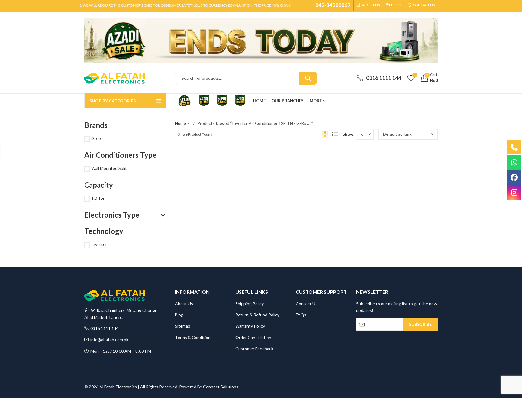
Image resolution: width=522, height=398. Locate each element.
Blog (179, 314)
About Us (184, 303)
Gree (96, 138)
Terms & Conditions (194, 337)
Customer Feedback (254, 348)
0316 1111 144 (104, 328)
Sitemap (182, 325)
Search (308, 78)
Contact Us (306, 303)
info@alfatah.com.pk (108, 339)
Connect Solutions (220, 386)
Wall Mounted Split (109, 168)
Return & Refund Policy (257, 314)
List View (335, 134)
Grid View (325, 134)
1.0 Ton (98, 198)
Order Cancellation (253, 337)
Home (180, 123)
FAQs (301, 314)
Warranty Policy (250, 325)
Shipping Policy (249, 303)
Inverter (99, 244)
